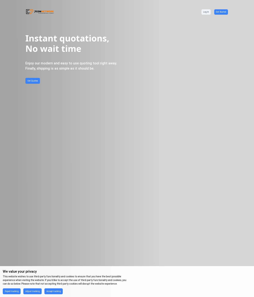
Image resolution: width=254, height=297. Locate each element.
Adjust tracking (32, 291)
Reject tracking (12, 291)
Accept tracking (53, 291)
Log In (206, 12)
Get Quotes (32, 81)
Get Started (221, 12)
